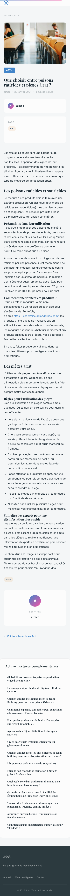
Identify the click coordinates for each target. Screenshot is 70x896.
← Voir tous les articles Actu (20, 636)
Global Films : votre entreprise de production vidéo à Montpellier (33, 679)
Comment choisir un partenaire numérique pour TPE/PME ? (35, 826)
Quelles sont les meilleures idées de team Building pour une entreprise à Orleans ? (31, 700)
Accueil (7, 15)
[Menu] (63, 3)
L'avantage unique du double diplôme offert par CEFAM (34, 689)
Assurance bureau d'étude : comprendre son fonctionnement (32, 815)
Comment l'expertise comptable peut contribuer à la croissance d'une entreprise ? (34, 711)
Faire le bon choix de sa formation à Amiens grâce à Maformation (32, 772)
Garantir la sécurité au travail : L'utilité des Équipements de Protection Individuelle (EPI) (33, 794)
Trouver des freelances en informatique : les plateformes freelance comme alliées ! (32, 804)
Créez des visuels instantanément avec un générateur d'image (31, 743)
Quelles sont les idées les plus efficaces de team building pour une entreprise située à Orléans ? (34, 754)
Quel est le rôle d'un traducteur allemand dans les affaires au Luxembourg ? (33, 783)
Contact (41, 877)
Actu (16, 15)
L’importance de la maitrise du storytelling (31, 763)
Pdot (6, 856)
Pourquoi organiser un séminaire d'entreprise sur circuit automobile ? (33, 722)
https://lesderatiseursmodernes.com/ (36, 316)
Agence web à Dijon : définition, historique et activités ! (32, 732)
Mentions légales (24, 877)
